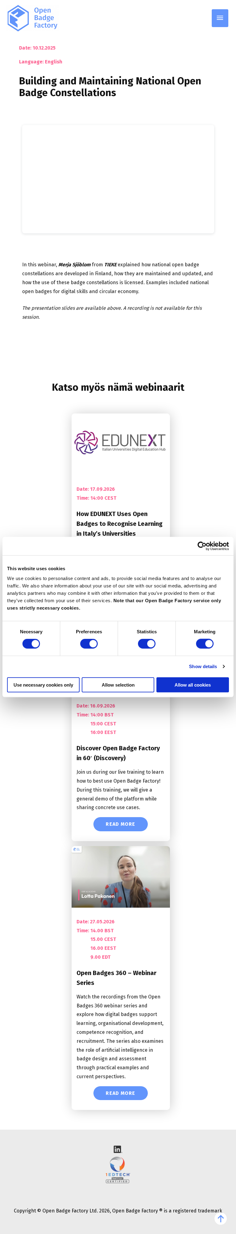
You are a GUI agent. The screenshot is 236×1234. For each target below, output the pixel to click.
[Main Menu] (220, 18)
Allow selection (118, 684)
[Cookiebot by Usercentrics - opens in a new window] (202, 546)
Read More (121, 824)
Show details (203, 666)
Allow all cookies (193, 684)
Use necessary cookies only (43, 684)
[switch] (89, 644)
